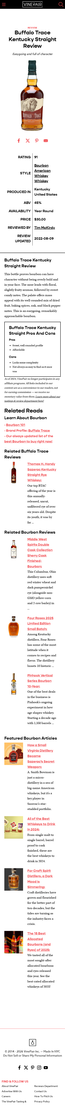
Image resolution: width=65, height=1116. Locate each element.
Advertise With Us (12, 1091)
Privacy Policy (42, 1101)
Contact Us (40, 1091)
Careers (6, 1096)
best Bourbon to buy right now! (28, 441)
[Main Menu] (4, 4)
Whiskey (41, 181)
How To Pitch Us (43, 1096)
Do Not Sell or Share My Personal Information (32, 1056)
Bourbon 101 (15, 425)
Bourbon (41, 165)
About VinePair (10, 1086)
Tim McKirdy (44, 228)
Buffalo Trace (39, 431)
